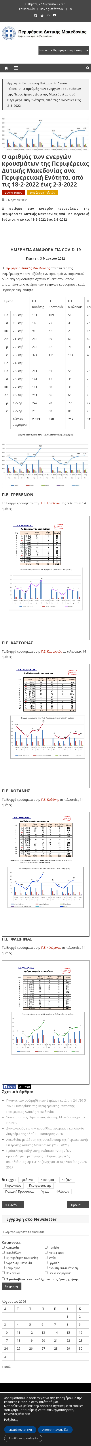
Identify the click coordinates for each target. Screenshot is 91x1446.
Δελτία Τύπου (13, 192)
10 (6, 1332)
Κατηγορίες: (11, 1242)
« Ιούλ (6, 1367)
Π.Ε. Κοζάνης (50, 799)
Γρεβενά (27, 1180)
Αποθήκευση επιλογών (23, 1438)
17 (6, 1340)
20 (43, 1340)
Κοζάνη (67, 1180)
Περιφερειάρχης (40, 1185)
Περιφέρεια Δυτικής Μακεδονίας (27, 268)
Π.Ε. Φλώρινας (51, 947)
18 (18, 1340)
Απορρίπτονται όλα (55, 1430)
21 (56, 1340)
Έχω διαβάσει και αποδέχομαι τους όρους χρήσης (42, 1279)
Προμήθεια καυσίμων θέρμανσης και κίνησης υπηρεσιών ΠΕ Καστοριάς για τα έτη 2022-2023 (80, 1205)
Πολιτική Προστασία (19, 1191)
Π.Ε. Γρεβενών (51, 503)
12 (31, 1332)
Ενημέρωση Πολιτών (42, 192)
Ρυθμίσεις (11, 1419)
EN (70, 9)
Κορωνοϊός (13, 1185)
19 (31, 1340)
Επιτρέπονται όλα (20, 1430)
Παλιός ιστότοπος (51, 9)
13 (43, 1332)
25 (18, 1348)
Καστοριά (47, 1180)
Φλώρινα (63, 1191)
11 (18, 1332)
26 (31, 1348)
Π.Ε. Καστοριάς (51, 651)
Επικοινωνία (27, 9)
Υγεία (45, 1191)
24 (6, 1348)
